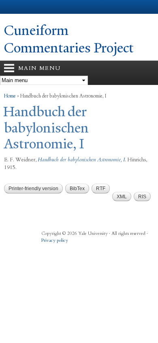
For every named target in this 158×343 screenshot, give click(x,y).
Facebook (46, 249)
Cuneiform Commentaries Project (69, 39)
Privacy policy (54, 240)
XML (122, 197)
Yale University (13, 7)
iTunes (78, 249)
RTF (100, 188)
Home (10, 96)
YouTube (94, 249)
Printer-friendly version (33, 188)
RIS (142, 197)
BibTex (77, 188)
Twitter (62, 249)
